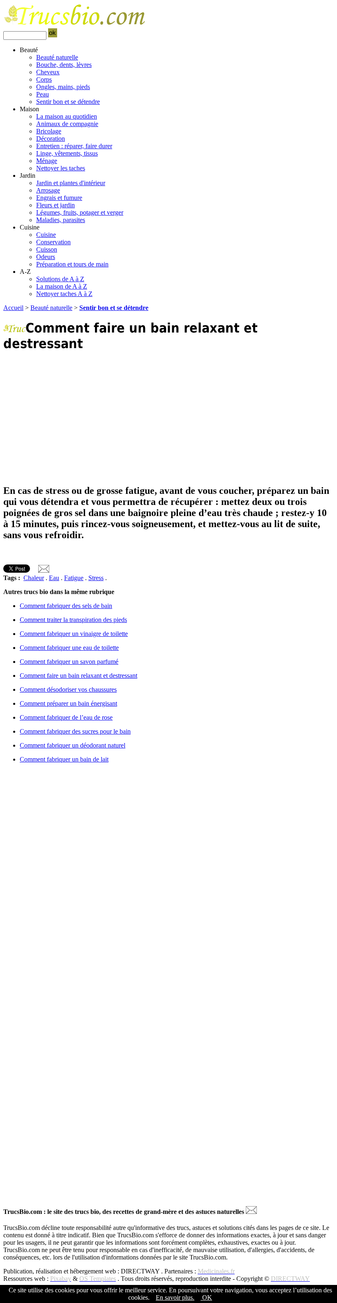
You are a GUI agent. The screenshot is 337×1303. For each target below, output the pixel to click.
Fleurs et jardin (55, 205)
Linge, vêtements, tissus (67, 153)
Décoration (50, 138)
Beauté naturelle (57, 57)
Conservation (53, 242)
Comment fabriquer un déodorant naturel (72, 745)
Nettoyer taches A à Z (64, 293)
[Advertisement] (168, 417)
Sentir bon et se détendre (68, 101)
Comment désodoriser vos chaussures (68, 689)
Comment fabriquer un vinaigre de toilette (74, 633)
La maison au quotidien (66, 116)
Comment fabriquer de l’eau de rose (66, 717)
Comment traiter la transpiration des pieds (73, 619)
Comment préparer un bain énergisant (68, 703)
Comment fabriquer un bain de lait (64, 759)
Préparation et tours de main (72, 264)
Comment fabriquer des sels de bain (66, 605)
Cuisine (46, 234)
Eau (54, 577)
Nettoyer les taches (60, 168)
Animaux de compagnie (67, 123)
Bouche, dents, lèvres (64, 64)
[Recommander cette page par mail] (43, 570)
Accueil (13, 307)
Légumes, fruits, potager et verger (79, 212)
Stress (96, 577)
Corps (44, 79)
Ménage (46, 160)
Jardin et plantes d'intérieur (70, 182)
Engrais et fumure (59, 197)
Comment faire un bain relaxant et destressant (78, 675)
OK (206, 1297)
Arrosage (48, 190)
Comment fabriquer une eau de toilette (69, 647)
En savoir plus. (175, 1297)
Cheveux (48, 72)
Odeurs (45, 256)
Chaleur (33, 577)
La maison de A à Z (61, 286)
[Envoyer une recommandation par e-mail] (251, 1211)
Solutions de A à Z (60, 278)
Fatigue (73, 577)
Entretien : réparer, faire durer (74, 145)
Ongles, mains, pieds (63, 86)
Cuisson (46, 249)
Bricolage (48, 131)
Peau (42, 94)
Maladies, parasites (60, 219)
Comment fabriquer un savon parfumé (69, 661)
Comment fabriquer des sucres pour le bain (75, 731)
